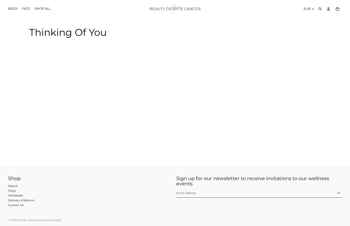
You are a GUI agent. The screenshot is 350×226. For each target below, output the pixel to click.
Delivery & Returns (21, 200)
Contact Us (16, 205)
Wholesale (15, 195)
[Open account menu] (328, 8)
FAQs (12, 191)
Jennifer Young (26, 220)
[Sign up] (338, 193)
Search (13, 186)
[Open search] (320, 8)
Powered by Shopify (49, 220)
